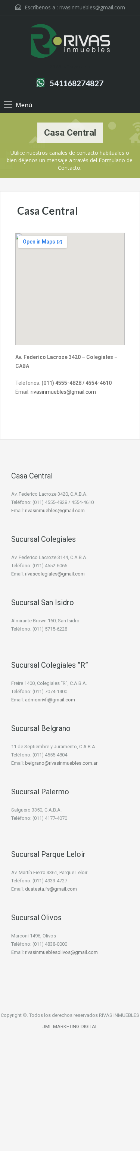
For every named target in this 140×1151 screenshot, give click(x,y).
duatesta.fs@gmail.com (51, 889)
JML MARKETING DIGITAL (70, 1026)
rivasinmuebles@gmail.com (92, 7)
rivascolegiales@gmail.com (55, 574)
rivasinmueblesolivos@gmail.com (61, 952)
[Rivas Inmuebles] (70, 42)
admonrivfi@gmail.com (50, 700)
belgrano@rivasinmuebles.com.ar (61, 763)
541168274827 (76, 83)
